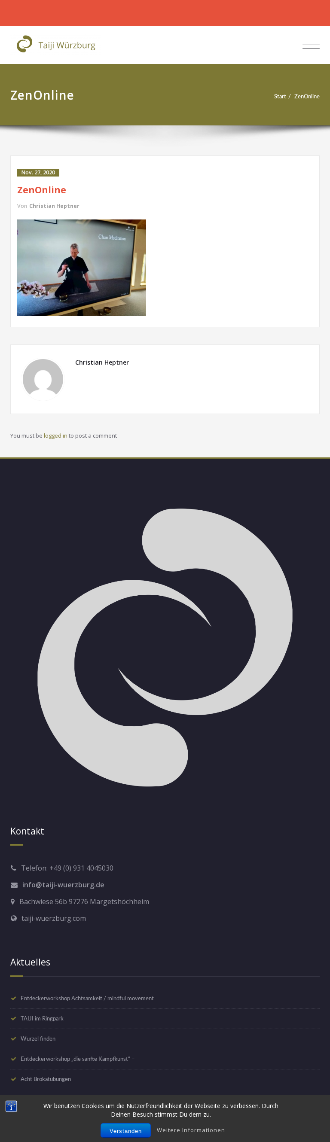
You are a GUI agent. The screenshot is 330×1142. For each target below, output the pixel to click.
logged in (55, 435)
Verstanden (126, 1131)
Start (280, 97)
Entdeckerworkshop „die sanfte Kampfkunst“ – (78, 1059)
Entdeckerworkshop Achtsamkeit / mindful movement (87, 999)
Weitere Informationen (191, 1130)
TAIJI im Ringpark (42, 1019)
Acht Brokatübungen (46, 1079)
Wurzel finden (38, 1039)
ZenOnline (307, 97)
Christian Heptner (54, 206)
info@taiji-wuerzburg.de (63, 884)
